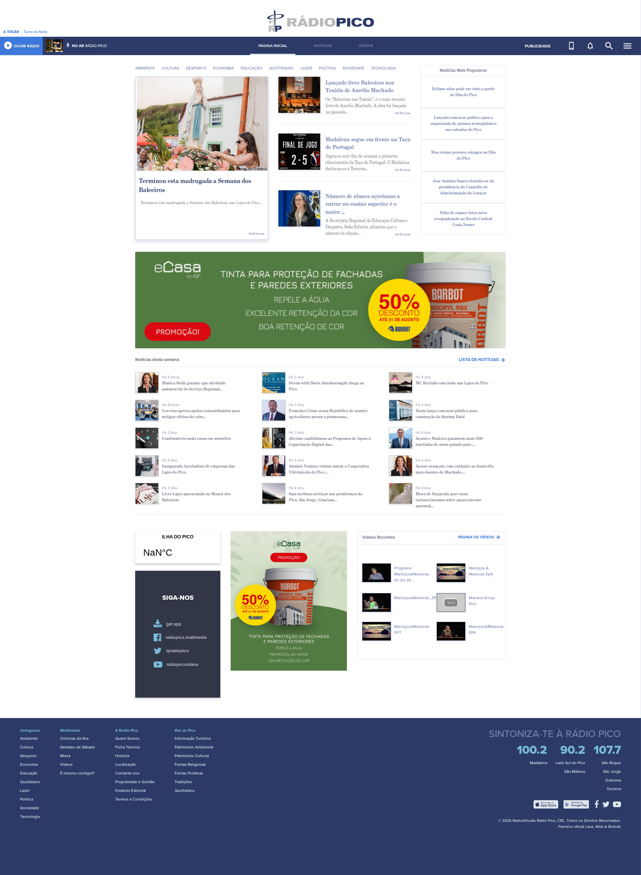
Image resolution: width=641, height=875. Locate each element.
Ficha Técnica (127, 747)
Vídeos (66, 764)
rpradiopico (177, 651)
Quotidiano (281, 68)
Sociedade (353, 68)
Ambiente (145, 68)
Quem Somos (127, 738)
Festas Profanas (189, 773)
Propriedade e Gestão (135, 781)
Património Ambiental (194, 747)
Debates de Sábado (77, 747)
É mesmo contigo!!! (77, 773)
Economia (223, 68)
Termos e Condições (133, 799)
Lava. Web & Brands (603, 826)
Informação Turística (193, 738)
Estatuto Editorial (130, 790)
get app (173, 624)
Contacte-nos (127, 773)
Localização (125, 764)
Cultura (170, 68)
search (609, 46)
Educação (251, 68)
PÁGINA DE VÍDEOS (479, 537)
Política (26, 799)
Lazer (306, 68)
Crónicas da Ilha (74, 738)
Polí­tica (327, 68)
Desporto (196, 68)
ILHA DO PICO (177, 550)
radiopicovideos (182, 664)
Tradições (183, 781)
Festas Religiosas (190, 764)
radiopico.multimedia (186, 637)
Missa (65, 755)
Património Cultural (192, 755)
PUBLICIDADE (538, 46)
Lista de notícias (482, 359)
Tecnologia (383, 68)
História (122, 755)
